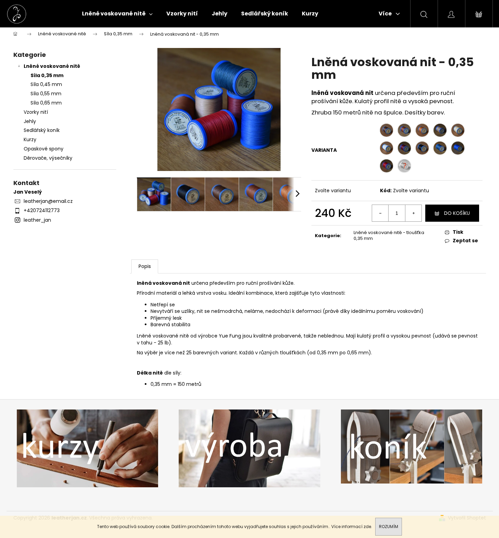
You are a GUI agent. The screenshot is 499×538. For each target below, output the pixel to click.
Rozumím (388, 526)
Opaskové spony (43, 148)
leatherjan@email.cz (48, 201)
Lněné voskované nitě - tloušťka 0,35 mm (389, 235)
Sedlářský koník (42, 130)
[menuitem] (117, 13)
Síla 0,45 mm (46, 84)
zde (367, 526)
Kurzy (30, 139)
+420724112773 (42, 210)
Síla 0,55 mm (46, 93)
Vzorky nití (36, 112)
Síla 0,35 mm (47, 75)
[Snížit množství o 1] (380, 213)
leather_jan (37, 220)
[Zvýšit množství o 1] (413, 213)
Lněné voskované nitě (52, 66)
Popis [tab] (145, 266)
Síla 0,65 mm (46, 102)
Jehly (30, 121)
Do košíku (457, 213)
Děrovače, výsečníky (48, 158)
